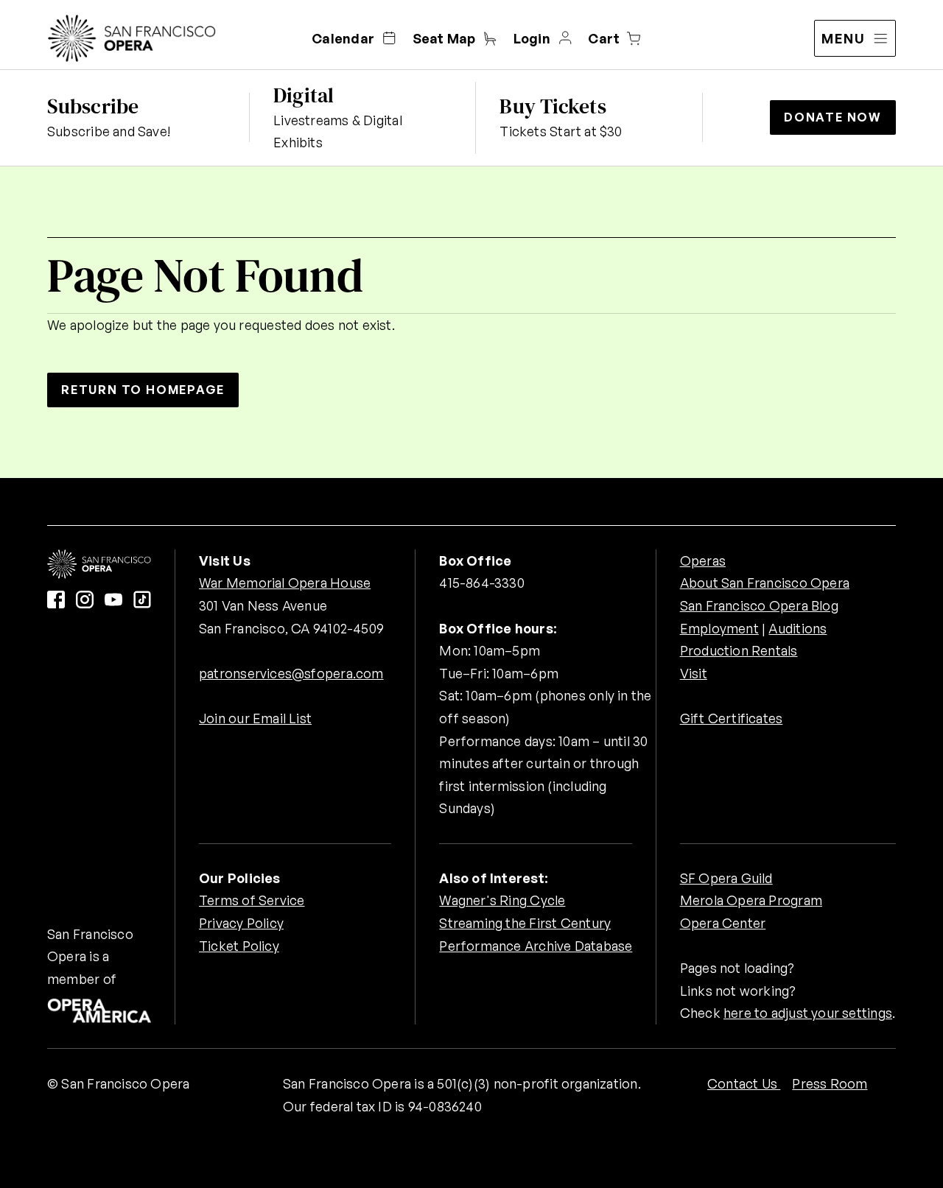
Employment (719, 628)
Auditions (797, 628)
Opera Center (723, 923)
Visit (693, 673)
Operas (703, 560)
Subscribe (93, 106)
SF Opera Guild (726, 878)
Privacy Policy (241, 923)
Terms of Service (251, 900)
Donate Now (833, 117)
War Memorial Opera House (285, 582)
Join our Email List (255, 718)
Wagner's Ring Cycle (502, 900)
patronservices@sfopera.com (291, 673)
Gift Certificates (731, 718)
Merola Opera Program (751, 900)
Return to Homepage (143, 389)
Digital (303, 95)
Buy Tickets (552, 106)
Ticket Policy (239, 946)
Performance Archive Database (535, 946)
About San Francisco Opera (764, 582)
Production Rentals (739, 650)
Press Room (829, 1083)
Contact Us (743, 1083)
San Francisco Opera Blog (759, 605)
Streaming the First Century (525, 923)
